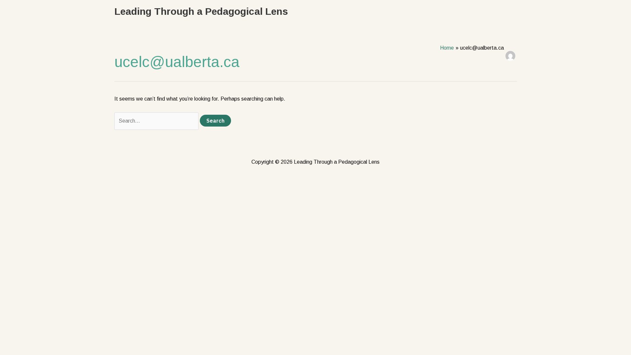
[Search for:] (157, 121)
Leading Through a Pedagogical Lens (201, 11)
